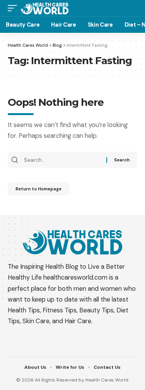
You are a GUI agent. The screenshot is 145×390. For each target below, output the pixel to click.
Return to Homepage (38, 189)
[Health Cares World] (44, 8)
